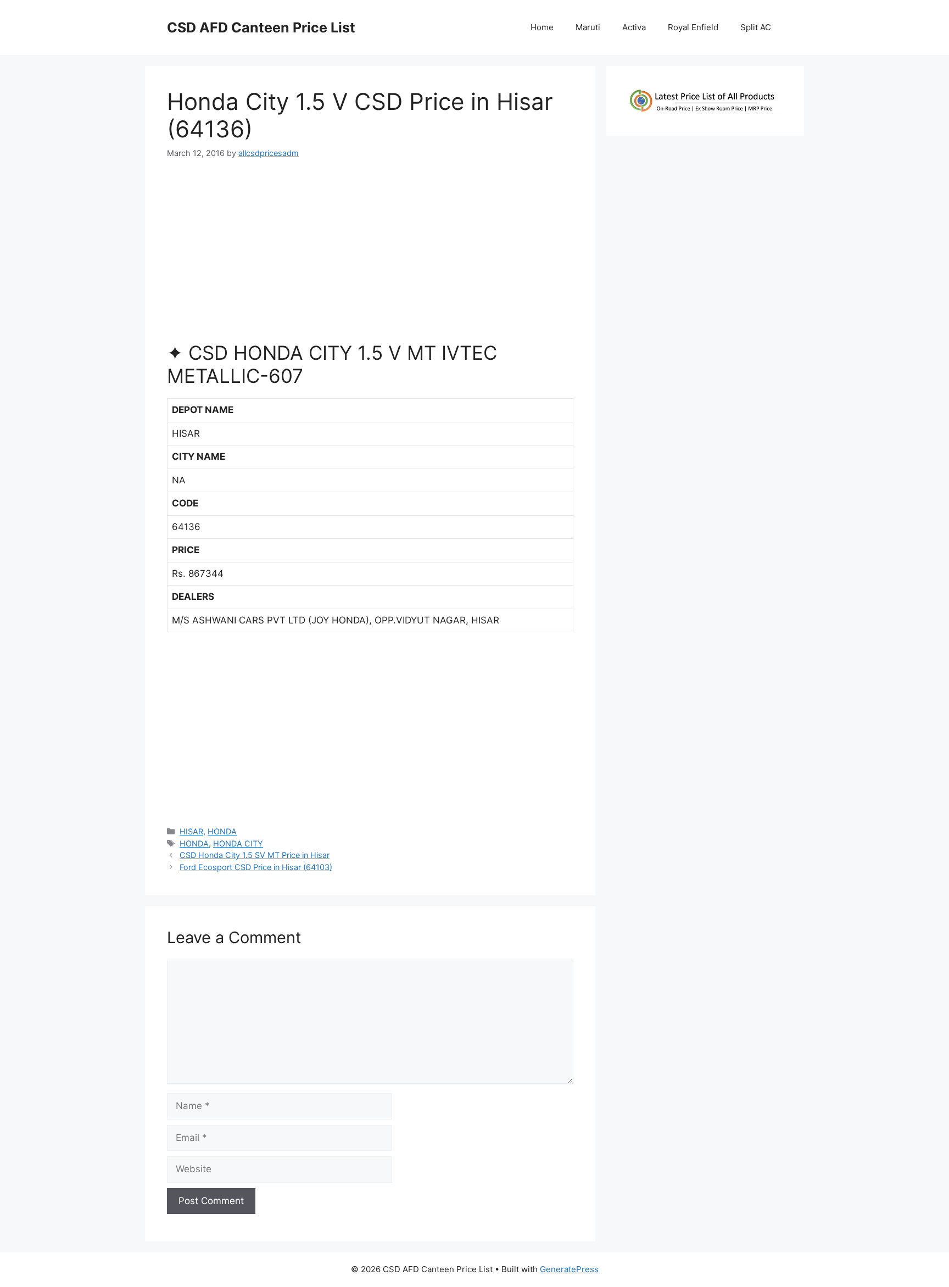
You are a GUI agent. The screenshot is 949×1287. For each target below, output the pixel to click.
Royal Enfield (693, 27)
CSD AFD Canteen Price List (261, 27)
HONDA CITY (238, 843)
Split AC (755, 27)
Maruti (588, 27)
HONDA (222, 831)
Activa (634, 27)
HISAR (191, 831)
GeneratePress (569, 1269)
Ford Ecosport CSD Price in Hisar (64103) (256, 867)
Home (542, 27)
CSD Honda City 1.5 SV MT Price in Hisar (255, 855)
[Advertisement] (370, 255)
